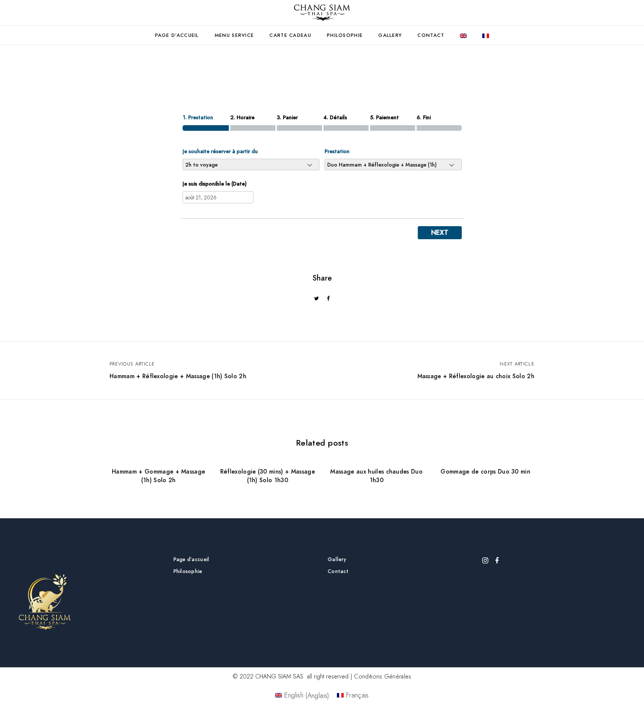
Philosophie (345, 35)
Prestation (337, 151)
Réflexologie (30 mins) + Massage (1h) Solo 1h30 (267, 475)
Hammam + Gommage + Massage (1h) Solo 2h (158, 475)
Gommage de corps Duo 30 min (485, 471)
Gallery (390, 35)
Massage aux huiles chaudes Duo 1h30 (376, 475)
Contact (430, 35)
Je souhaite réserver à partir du (220, 151)
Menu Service (234, 35)
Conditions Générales (382, 676)
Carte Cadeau (290, 35)
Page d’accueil (177, 35)
